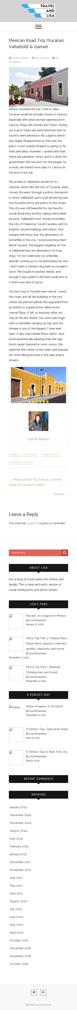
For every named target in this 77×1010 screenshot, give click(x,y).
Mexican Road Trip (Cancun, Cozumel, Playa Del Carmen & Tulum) (35, 482)
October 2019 (19, 940)
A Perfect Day (38, 694)
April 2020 (16, 932)
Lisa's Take (30, 454)
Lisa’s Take (39, 604)
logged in (32, 523)
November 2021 (20, 870)
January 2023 (18, 854)
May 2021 (16, 885)
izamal (45, 454)
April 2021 (16, 893)
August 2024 (18, 831)
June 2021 (16, 878)
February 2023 (19, 846)
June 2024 (16, 838)
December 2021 (20, 862)
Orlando (61, 494)
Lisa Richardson (20, 58)
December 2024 (20, 815)
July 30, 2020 (41, 58)
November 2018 (20, 956)
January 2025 (18, 807)
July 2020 (16, 909)
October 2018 (19, 964)
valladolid (15, 462)
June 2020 (16, 917)
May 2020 (16, 925)
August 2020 (18, 901)
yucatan (28, 462)
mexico (56, 454)
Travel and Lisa (43, 1005)
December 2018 (20, 948)
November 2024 (20, 823)
